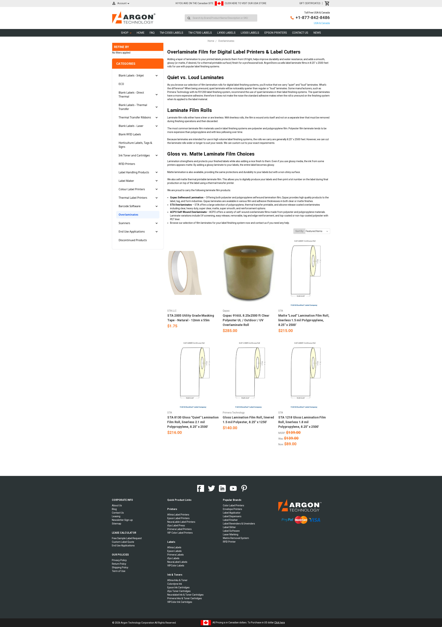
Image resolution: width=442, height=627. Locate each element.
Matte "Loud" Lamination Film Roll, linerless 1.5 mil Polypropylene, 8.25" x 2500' (303, 320)
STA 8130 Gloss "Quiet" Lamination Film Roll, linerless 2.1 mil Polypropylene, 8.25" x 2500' (193, 422)
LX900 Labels (226, 32)
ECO (121, 84)
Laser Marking (230, 534)
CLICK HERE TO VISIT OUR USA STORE (245, 3)
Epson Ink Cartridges (178, 587)
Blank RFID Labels (130, 134)
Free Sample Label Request (127, 538)
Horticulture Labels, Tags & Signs (135, 145)
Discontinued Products (133, 240)
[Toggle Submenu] (156, 75)
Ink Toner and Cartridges (134, 155)
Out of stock (248, 279)
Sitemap (116, 523)
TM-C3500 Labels (171, 32)
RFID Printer (229, 541)
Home (140, 32)
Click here (279, 622)
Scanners (124, 223)
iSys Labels (173, 558)
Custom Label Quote (123, 542)
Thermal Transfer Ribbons (135, 117)
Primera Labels (175, 554)
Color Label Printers (233, 505)
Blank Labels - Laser (131, 126)
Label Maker (126, 181)
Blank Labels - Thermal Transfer (133, 107)
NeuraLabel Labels (177, 562)
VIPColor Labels (175, 565)
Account (122, 3)
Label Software (231, 530)
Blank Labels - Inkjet (131, 75)
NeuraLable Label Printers (181, 521)
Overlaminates (128, 214)
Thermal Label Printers (133, 198)
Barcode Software (130, 206)
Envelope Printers (232, 509)
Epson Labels (174, 551)
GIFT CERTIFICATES (309, 3)
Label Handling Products (134, 172)
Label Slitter (229, 527)
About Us (117, 505)
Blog (114, 509)
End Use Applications (132, 231)
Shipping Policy (120, 567)
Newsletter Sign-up (122, 520)
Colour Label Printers (132, 189)
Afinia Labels (174, 547)
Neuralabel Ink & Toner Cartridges (185, 594)
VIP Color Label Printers (180, 532)
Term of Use (118, 571)
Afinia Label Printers (178, 514)
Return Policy (119, 563)
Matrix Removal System (236, 538)
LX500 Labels (250, 32)
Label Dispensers (232, 516)
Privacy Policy (119, 560)
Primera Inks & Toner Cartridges (184, 598)
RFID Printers (127, 164)
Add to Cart (193, 279)
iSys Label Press (176, 525)
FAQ (152, 32)
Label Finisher (230, 520)
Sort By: (299, 231)
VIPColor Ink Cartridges (179, 602)
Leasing (116, 516)
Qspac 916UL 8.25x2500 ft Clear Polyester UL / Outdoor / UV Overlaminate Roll (246, 320)
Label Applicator (232, 512)
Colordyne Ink (174, 583)
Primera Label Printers (179, 529)
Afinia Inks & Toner (177, 580)
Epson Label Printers (178, 518)
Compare (192, 273)
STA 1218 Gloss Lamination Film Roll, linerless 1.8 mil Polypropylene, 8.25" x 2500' (302, 422)
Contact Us (300, 32)
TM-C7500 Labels (200, 32)
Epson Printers (275, 32)
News (317, 32)
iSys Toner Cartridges (179, 591)
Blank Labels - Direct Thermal (131, 94)
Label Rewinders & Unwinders (239, 523)
